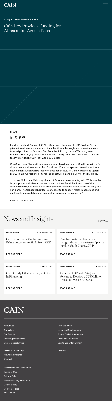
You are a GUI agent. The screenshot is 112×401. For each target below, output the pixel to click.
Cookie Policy (10, 384)
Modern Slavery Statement (17, 380)
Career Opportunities (14, 343)
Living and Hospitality (68, 338)
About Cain (9, 325)
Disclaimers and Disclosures (17, 367)
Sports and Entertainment (70, 343)
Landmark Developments (69, 330)
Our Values (9, 330)
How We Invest (65, 325)
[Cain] (10, 5)
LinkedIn (62, 350)
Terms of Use (10, 372)
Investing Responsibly (14, 338)
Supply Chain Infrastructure (70, 334)
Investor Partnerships (14, 350)
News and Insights (13, 354)
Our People (9, 334)
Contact (8, 359)
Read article (14, 254)
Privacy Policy (10, 376)
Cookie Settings (11, 389)
